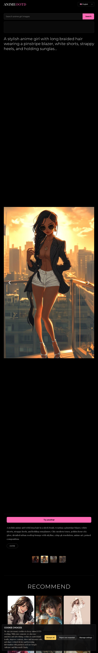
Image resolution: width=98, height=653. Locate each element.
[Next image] (88, 282)
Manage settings (85, 637)
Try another (49, 520)
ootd (12, 546)
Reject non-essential (67, 637)
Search (88, 16)
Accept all (50, 637)
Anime (15, 4)
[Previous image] (9, 282)
